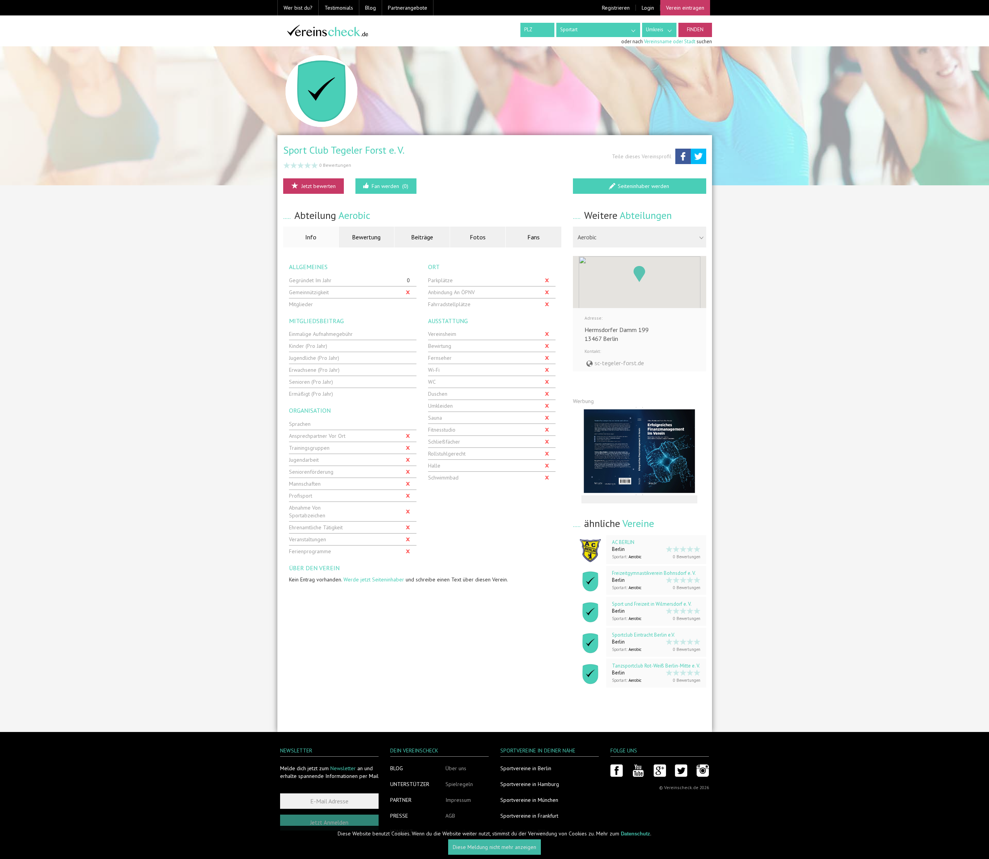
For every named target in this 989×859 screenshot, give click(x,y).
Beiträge (422, 237)
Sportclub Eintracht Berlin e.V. (643, 635)
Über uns (455, 768)
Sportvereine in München (529, 799)
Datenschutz (635, 834)
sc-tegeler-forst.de (619, 363)
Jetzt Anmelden (329, 822)
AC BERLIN (623, 542)
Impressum (458, 799)
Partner (400, 799)
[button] (639, 274)
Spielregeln (459, 784)
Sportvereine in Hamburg (529, 784)
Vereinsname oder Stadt (669, 41)
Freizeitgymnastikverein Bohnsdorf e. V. (654, 573)
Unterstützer (409, 784)
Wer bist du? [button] (298, 7)
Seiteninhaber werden (643, 186)
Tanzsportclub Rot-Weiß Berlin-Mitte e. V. (656, 665)
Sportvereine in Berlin (525, 768)
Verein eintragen (685, 7)
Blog (370, 7)
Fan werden (390, 186)
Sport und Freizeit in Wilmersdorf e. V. (652, 604)
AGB (450, 815)
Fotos (478, 237)
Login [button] (648, 7)
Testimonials (339, 7)
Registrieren (616, 7)
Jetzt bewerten (318, 186)
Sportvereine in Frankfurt (529, 815)
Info (310, 237)
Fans (533, 237)
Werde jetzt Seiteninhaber (373, 579)
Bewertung (366, 237)
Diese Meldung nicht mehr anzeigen (494, 847)
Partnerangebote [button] (407, 7)
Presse (399, 815)
